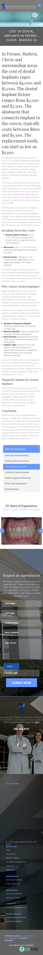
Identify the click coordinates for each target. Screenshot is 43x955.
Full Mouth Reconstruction (17, 461)
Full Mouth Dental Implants (17, 472)
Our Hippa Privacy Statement (21, 945)
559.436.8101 (21, 729)
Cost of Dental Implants (15, 466)
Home (8, 850)
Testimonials (10, 870)
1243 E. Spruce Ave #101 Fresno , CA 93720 (21, 843)
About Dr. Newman (12, 858)
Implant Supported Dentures (18, 478)
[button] (21, 443)
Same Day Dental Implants (17, 455)
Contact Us (9, 866)
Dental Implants (12, 489)
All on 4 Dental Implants (16, 483)
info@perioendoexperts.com (21, 735)
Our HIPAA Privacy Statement (16, 862)
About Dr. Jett (10, 854)
